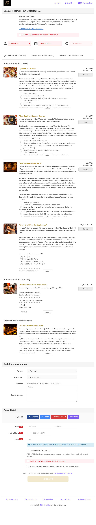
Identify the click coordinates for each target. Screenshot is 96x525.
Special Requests (17, 395)
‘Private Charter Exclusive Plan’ (71, 55)
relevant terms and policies (62, 473)
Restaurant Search (84, 499)
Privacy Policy (47, 499)
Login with (19, 417)
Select (85, 75)
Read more (48, 108)
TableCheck (73, 417)
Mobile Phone (15, 433)
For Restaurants (12, 499)
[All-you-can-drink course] (15, 55)
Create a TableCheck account (40, 450)
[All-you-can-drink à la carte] (42, 55)
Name (18, 427)
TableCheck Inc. (45, 505)
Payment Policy (65, 499)
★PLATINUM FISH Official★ (31, 29)
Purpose (20, 371)
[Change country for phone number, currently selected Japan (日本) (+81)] (30, 433)
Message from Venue (26, 16)
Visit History (18, 377)
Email (18, 439)
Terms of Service (31, 499)
